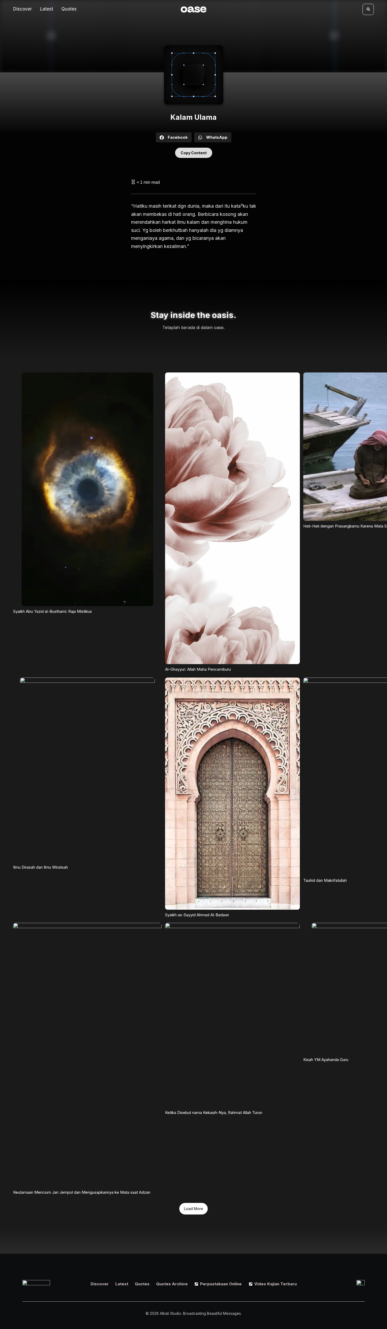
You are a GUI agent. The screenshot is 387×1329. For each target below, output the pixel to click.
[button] (368, 9)
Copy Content (194, 153)
